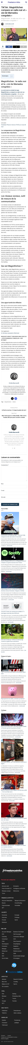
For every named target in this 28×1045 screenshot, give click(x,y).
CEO (3, 934)
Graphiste (15, 946)
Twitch (14, 998)
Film (3, 993)
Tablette (4, 1013)
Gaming (14, 993)
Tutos (3, 893)
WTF (3, 1003)
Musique (4, 996)
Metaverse (16, 891)
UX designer (16, 958)
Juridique (16, 1022)
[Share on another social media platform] (23, 47)
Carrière (4, 1020)
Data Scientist (17, 941)
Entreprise (16, 886)
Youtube (14, 1001)
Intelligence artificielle (19, 888)
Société (3, 912)
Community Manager (18, 936)
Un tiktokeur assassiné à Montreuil (10, 333)
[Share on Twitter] (16, 47)
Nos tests (4, 1008)
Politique (17, 917)
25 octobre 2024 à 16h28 (8, 26)
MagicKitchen (8, 401)
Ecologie (17, 915)
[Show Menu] (2, 2)
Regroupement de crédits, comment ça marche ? (13, 698)
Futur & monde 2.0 (6, 888)
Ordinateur (4, 1010)
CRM (3, 941)
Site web (3, 497)
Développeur (5, 944)
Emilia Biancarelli (10, 23)
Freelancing (17, 1020)
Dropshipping (16, 944)
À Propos (3, 1035)
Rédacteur (4, 951)
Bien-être (4, 981)
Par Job (3, 928)
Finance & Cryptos (7, 898)
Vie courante (5, 986)
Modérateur (16, 948)
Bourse (4, 903)
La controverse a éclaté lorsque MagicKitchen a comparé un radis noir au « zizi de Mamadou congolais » (13, 92)
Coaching (4, 936)
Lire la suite (9, 545)
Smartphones (17, 1010)
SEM (14, 953)
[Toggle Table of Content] (10, 76)
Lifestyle (4, 976)
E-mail (2, 490)
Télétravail (4, 1025)
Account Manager (6, 931)
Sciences (4, 922)
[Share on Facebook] (9, 47)
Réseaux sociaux (6, 891)
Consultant (5, 939)
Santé (16, 920)
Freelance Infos (14, 2)
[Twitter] (12, 398)
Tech (3, 883)
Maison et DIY (5, 984)
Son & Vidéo (5, 958)
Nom (2, 483)
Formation (4, 946)
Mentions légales (5, 1038)
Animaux (4, 979)
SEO (3, 956)
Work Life (4, 1017)
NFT (3, 908)
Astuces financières (7, 900)
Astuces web (5, 886)
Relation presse (17, 951)
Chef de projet (17, 934)
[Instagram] (15, 398)
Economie (4, 915)
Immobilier (17, 905)
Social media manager (19, 956)
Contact (9, 1035)
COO (14, 939)
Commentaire (5, 465)
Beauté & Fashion (18, 979)
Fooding (16, 981)
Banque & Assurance (20, 900)
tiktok (14, 401)
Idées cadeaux (17, 1013)
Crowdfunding (18, 903)
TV (2, 998)
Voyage (4, 1001)
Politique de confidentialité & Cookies (9, 1037)
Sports (15, 984)
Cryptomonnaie (6, 905)
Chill (3, 991)
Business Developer (18, 931)
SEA (3, 953)
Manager (4, 948)
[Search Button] (26, 2)
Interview (4, 917)
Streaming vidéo (16, 996)
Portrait (4, 920)
